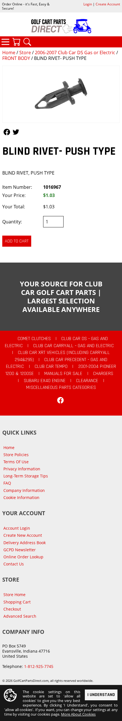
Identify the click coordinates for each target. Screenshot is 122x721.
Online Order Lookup (23, 556)
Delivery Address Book (24, 542)
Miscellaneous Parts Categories (61, 387)
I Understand (101, 695)
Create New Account (22, 535)
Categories (5, 41)
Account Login (16, 528)
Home (8, 52)
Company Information (24, 490)
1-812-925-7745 (38, 666)
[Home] (61, 26)
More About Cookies (78, 714)
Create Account (108, 4)
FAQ (7, 483)
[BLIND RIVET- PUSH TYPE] (61, 94)
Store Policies (16, 454)
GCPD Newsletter (19, 549)
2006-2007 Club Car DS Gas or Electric (75, 52)
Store (25, 52)
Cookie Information (21, 497)
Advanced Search (19, 616)
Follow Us (6, 132)
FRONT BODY (16, 58)
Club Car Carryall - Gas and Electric (73, 346)
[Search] (27, 41)
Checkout (12, 609)
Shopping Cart (17, 602)
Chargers (103, 373)
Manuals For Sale (63, 373)
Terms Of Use (16, 461)
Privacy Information (21, 468)
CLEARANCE (87, 381)
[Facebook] (60, 400)
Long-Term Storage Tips (25, 476)
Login (87, 4)
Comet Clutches (34, 339)
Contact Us (13, 564)
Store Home (14, 594)
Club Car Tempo (51, 366)
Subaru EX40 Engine (45, 381)
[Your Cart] (16, 41)
